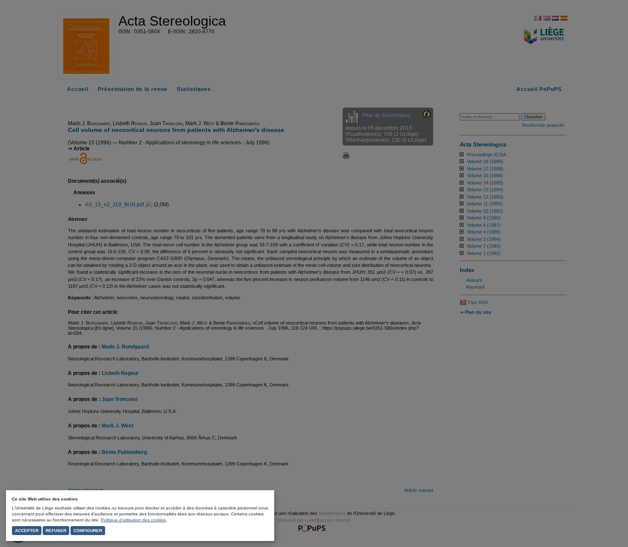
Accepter (26, 530)
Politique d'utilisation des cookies (133, 520)
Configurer (87, 530)
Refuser (56, 530)
